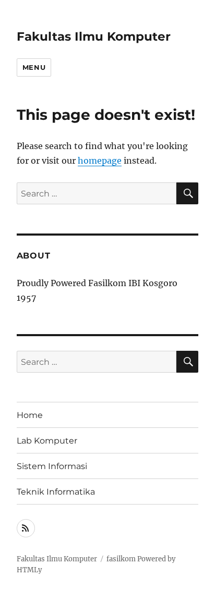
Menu (33, 67)
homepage (100, 160)
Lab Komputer (47, 441)
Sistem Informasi (52, 466)
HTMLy (29, 570)
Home (30, 415)
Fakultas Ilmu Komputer (94, 36)
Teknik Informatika (56, 492)
